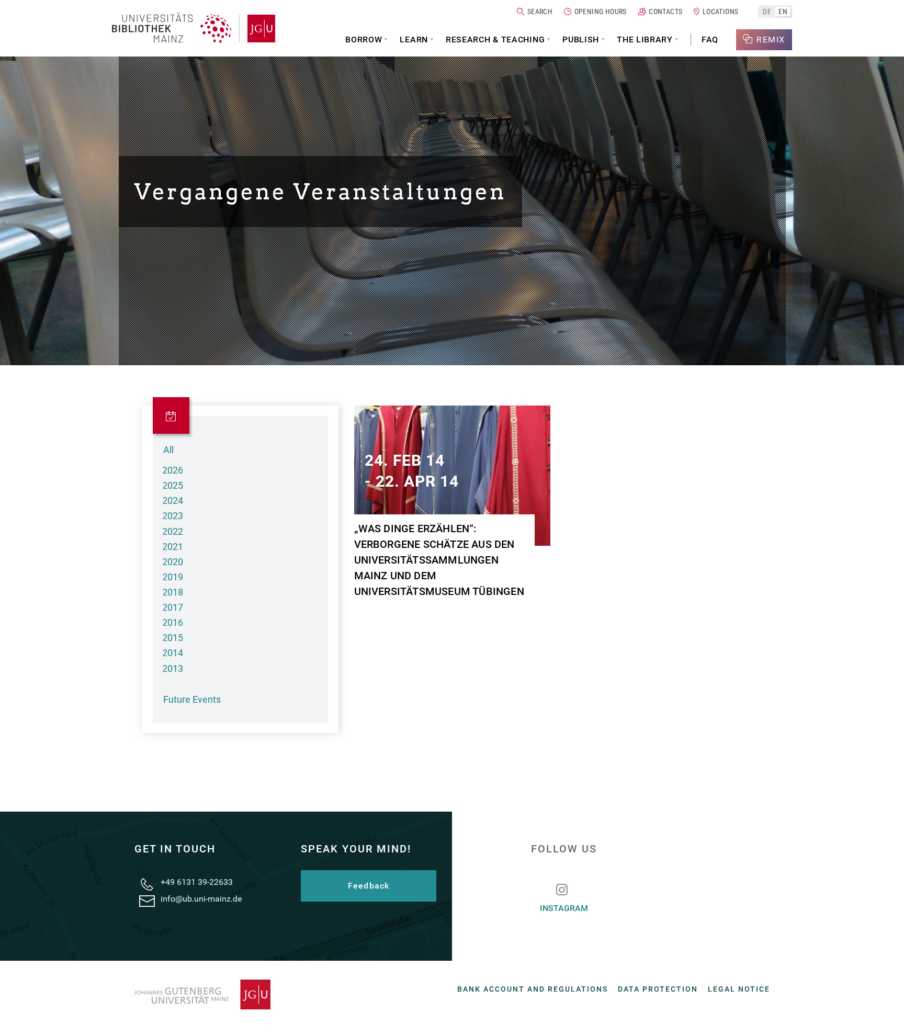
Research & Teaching (495, 39)
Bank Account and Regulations (532, 989)
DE (767, 11)
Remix (770, 39)
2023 (172, 515)
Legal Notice (739, 989)
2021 (172, 546)
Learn (414, 39)
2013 (172, 668)
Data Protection (658, 989)
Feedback (369, 886)
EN (782, 11)
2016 (172, 622)
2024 (172, 500)
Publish (580, 39)
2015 (172, 637)
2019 (172, 576)
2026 (172, 470)
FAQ (710, 39)
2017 (172, 607)
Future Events (192, 699)
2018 (172, 592)
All (168, 449)
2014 (172, 652)
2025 (172, 485)
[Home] (171, 28)
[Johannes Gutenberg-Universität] (257, 28)
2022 (172, 531)
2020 (172, 561)
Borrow (363, 39)
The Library (645, 39)
